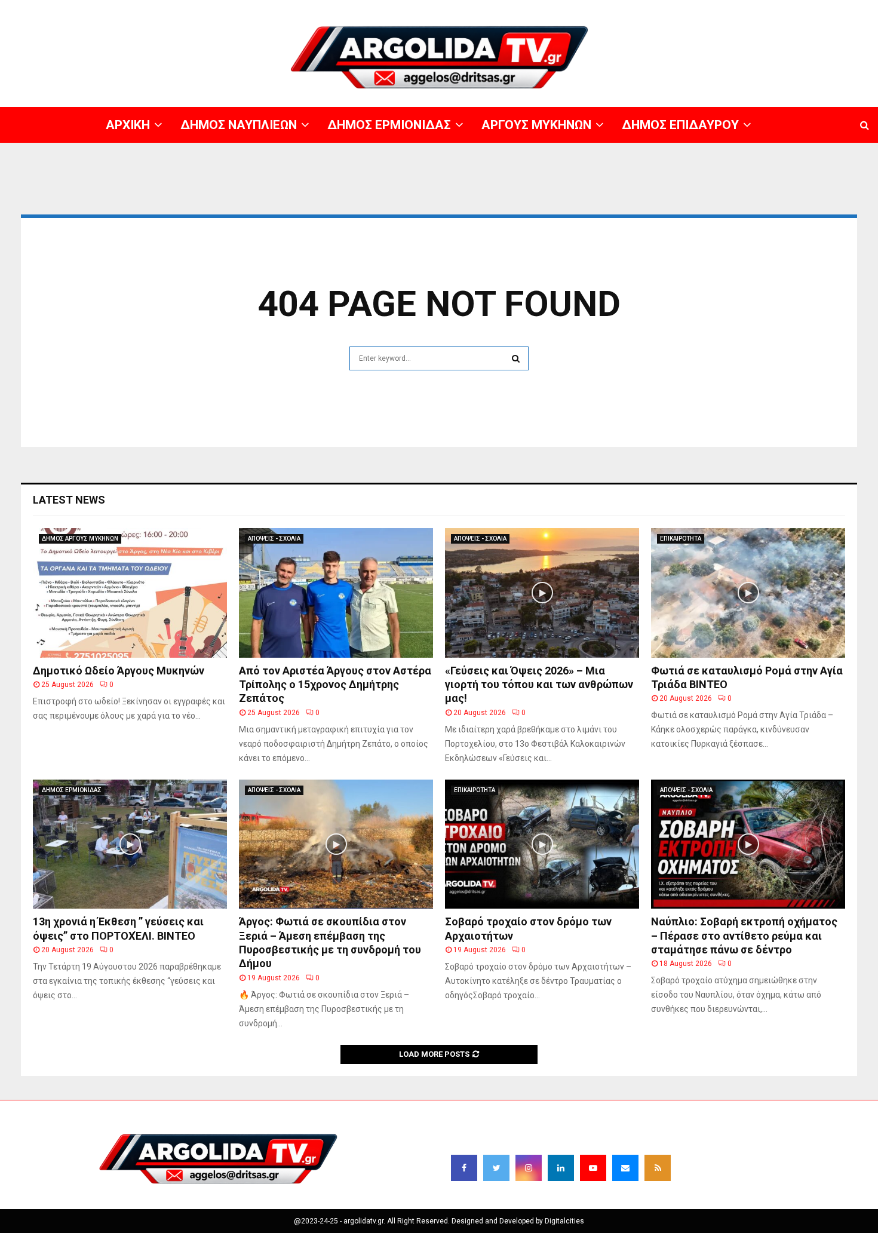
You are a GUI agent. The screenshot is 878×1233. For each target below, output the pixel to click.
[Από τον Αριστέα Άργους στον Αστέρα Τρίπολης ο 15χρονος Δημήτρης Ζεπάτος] (336, 593)
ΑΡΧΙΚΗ (450, 9)
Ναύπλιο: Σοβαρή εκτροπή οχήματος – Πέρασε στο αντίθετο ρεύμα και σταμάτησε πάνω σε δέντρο (744, 935)
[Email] (625, 1168)
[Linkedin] (561, 1168)
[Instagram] (528, 1168)
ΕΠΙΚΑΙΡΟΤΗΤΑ (680, 538)
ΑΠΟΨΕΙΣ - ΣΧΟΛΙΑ (274, 538)
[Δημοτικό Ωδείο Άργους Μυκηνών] (130, 593)
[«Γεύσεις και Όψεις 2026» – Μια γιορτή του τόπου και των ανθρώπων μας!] (542, 593)
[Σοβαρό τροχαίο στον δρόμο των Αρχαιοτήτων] (542, 844)
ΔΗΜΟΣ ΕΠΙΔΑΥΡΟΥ (734, 9)
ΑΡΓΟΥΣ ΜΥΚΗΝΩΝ (661, 9)
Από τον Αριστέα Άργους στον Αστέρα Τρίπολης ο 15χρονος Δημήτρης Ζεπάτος (335, 684)
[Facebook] (464, 1168)
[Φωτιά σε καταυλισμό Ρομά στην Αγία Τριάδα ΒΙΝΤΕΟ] (748, 593)
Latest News (69, 499)
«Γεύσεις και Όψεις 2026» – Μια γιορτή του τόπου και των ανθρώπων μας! (539, 684)
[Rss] (657, 1168)
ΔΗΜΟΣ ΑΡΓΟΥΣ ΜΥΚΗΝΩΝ (80, 538)
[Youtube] (593, 1168)
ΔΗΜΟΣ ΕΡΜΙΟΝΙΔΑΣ (584, 9)
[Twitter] (496, 1168)
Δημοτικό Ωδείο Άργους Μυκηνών (118, 670)
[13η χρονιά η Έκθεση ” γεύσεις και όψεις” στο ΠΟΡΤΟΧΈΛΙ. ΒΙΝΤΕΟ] (130, 844)
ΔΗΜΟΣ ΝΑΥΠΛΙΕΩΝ (506, 9)
